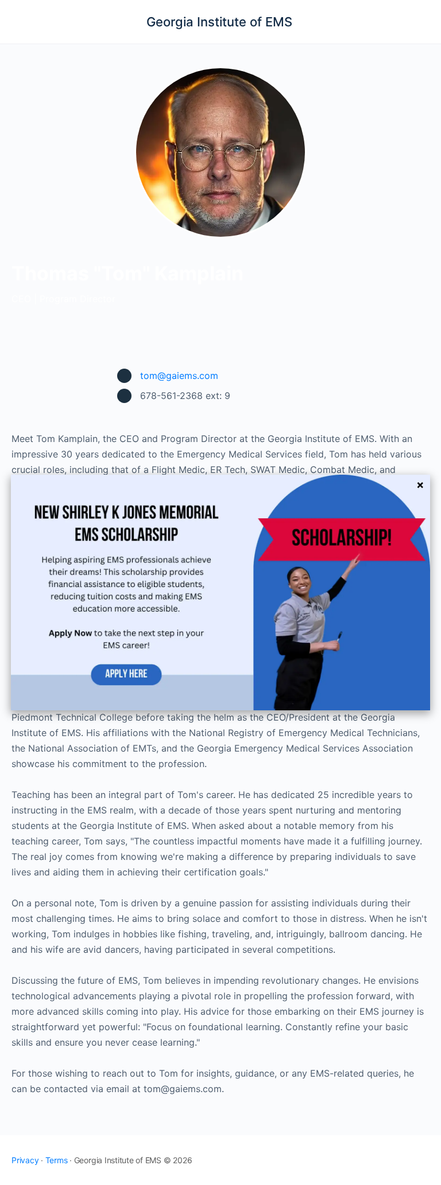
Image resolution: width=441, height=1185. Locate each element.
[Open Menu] (18, 21)
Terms (56, 1160)
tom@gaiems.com (179, 375)
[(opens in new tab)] (220, 591)
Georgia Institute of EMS (219, 21)
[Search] (420, 22)
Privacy (24, 1160)
